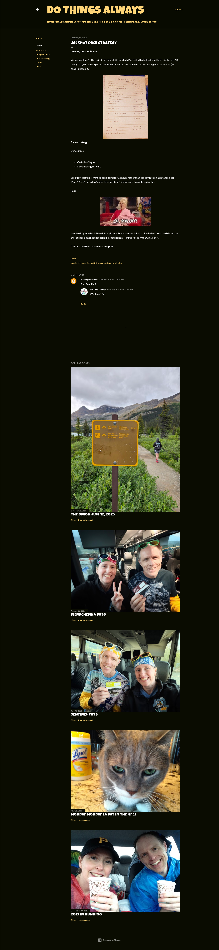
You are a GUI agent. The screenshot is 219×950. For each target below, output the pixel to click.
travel (39, 62)
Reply (83, 304)
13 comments (84, 820)
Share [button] (39, 37)
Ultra (38, 66)
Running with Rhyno (89, 279)
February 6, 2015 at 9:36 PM (111, 279)
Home (50, 22)
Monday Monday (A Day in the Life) (103, 815)
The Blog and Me (111, 22)
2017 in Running (86, 915)
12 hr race (41, 50)
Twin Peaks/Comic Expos (140, 22)
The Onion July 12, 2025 (93, 515)
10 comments (84, 920)
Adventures (90, 22)
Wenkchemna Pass (88, 615)
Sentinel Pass (84, 715)
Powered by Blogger (112, 940)
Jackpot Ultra (43, 54)
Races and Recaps (68, 22)
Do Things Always (95, 11)
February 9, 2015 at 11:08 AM (120, 289)
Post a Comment (85, 520)
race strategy (43, 58)
